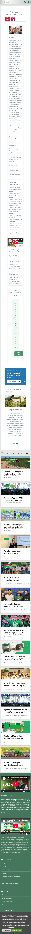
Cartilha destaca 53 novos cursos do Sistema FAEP (14, 658)
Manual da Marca (6, 870)
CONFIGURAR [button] (6, 930)
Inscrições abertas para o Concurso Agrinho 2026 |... (14, 631)
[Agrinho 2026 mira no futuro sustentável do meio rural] (15, 700)
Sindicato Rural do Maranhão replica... (11, 578)
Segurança (12, 459)
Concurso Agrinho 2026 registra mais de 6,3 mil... (14, 499)
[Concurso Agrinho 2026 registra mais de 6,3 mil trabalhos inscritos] (15, 488)
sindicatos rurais (23, 806)
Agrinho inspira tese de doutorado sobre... (13, 552)
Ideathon (7, 726)
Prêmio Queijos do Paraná (16, 726)
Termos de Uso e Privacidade (10, 883)
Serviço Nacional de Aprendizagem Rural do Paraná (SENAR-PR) (15, 805)
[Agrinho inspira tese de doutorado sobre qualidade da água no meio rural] (15, 541)
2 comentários (19, 634)
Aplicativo (4, 873)
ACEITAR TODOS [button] (16, 930)
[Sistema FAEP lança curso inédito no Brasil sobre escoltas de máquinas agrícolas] (15, 462)
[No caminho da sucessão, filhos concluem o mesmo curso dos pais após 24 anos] (15, 594)
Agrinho (6, 486)
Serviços (6, 728)
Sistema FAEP (26, 801)
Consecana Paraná (7, 898)
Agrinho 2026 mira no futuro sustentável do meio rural (15, 710)
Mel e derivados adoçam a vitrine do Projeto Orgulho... (15, 684)
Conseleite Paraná (7, 901)
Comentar (19, 475)
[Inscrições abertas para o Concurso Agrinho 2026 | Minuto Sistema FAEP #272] (15, 621)
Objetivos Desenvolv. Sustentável (11, 876)
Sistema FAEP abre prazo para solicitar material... (14, 525)
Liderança (7, 567)
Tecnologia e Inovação (15, 728)
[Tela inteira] (27, 792)
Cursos (6, 459)
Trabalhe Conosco (7, 880)
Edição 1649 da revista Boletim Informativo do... (14, 737)
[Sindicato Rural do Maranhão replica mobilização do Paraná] (15, 568)
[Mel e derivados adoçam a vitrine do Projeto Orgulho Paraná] (15, 674)
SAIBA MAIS (11, 927)
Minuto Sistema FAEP (15, 618)
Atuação (12, 486)
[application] (15, 784)
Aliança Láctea (6, 894)
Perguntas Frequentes (8, 863)
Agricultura (7, 565)
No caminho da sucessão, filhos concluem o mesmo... (14, 605)
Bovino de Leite (8, 591)
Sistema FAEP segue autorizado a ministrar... (13, 763)
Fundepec (4, 905)
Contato (4, 866)
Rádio (22, 618)
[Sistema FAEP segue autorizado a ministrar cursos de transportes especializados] (15, 753)
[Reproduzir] (3, 792)
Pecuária (21, 591)
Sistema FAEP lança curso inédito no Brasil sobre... (14, 473)
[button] (6, 420)
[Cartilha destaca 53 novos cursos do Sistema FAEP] (15, 647)
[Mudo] (24, 792)
